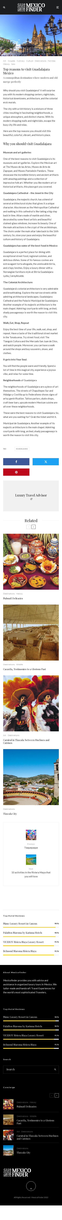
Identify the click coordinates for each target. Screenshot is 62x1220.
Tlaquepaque (31, 846)
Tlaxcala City (10, 813)
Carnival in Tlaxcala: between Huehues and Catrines (26, 741)
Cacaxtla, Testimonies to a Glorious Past (24, 669)
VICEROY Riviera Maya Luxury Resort (23, 942)
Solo (13, 64)
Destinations (40, 61)
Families (51, 61)
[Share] (16, 461)
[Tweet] (46, 461)
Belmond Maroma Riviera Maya (19, 951)
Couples (11, 61)
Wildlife (19, 664)
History (6, 64)
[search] (55, 1069)
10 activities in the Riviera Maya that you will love (31, 873)
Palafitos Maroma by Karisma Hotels (22, 932)
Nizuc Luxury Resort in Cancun (20, 923)
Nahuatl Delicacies (13, 598)
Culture (29, 61)
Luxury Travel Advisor (31, 495)
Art (4, 61)
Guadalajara (22, 449)
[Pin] (16, 472)
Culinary (21, 61)
